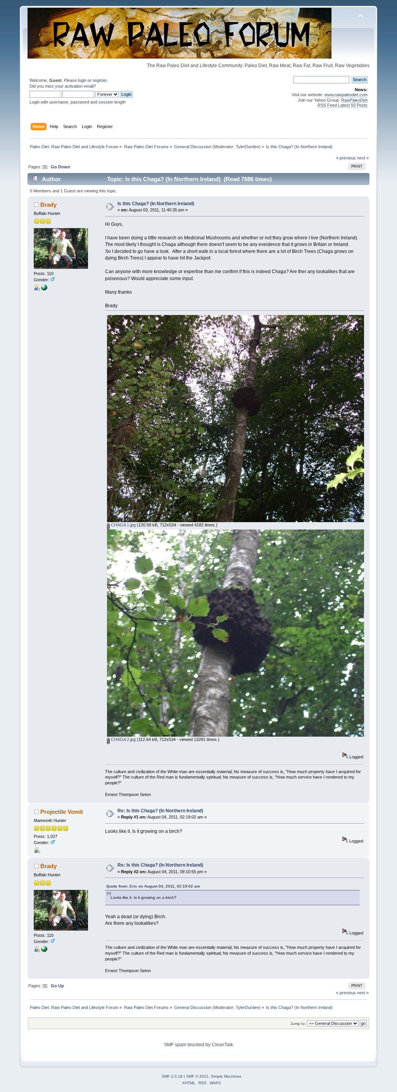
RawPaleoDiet (354, 100)
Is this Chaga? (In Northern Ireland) (155, 203)
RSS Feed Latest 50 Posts (343, 105)
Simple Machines (226, 1076)
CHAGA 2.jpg (123, 739)
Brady (48, 204)
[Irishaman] (44, 289)
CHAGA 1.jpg (123, 525)
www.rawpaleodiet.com (346, 94)
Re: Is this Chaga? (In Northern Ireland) (160, 810)
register (100, 80)
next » (363, 158)
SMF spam (175, 1044)
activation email (79, 86)
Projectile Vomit (61, 811)
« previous (346, 158)
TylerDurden (247, 146)
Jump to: (298, 1023)
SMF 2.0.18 (172, 1076)
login (82, 80)
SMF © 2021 (197, 1076)
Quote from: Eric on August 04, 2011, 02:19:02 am (153, 886)
